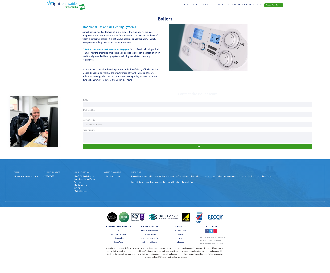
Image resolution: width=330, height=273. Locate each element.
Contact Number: (90, 120)
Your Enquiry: (89, 130)
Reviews (180, 234)
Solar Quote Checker (149, 242)
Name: (85, 100)
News (259, 5)
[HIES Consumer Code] (124, 217)
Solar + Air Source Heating (150, 230)
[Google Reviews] (215, 231)
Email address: (89, 110)
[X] (211, 231)
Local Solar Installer (149, 234)
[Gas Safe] (185, 217)
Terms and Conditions (118, 234)
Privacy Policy (119, 238)
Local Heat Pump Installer (150, 238)
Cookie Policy (118, 242)
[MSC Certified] (112, 217)
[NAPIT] (199, 217)
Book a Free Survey (273, 5)
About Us (180, 242)
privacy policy (208, 176)
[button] (195, 4)
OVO (186, 5)
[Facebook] (207, 231)
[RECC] (215, 217)
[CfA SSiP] (138, 217)
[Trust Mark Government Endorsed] (163, 217)
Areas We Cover (180, 230)
